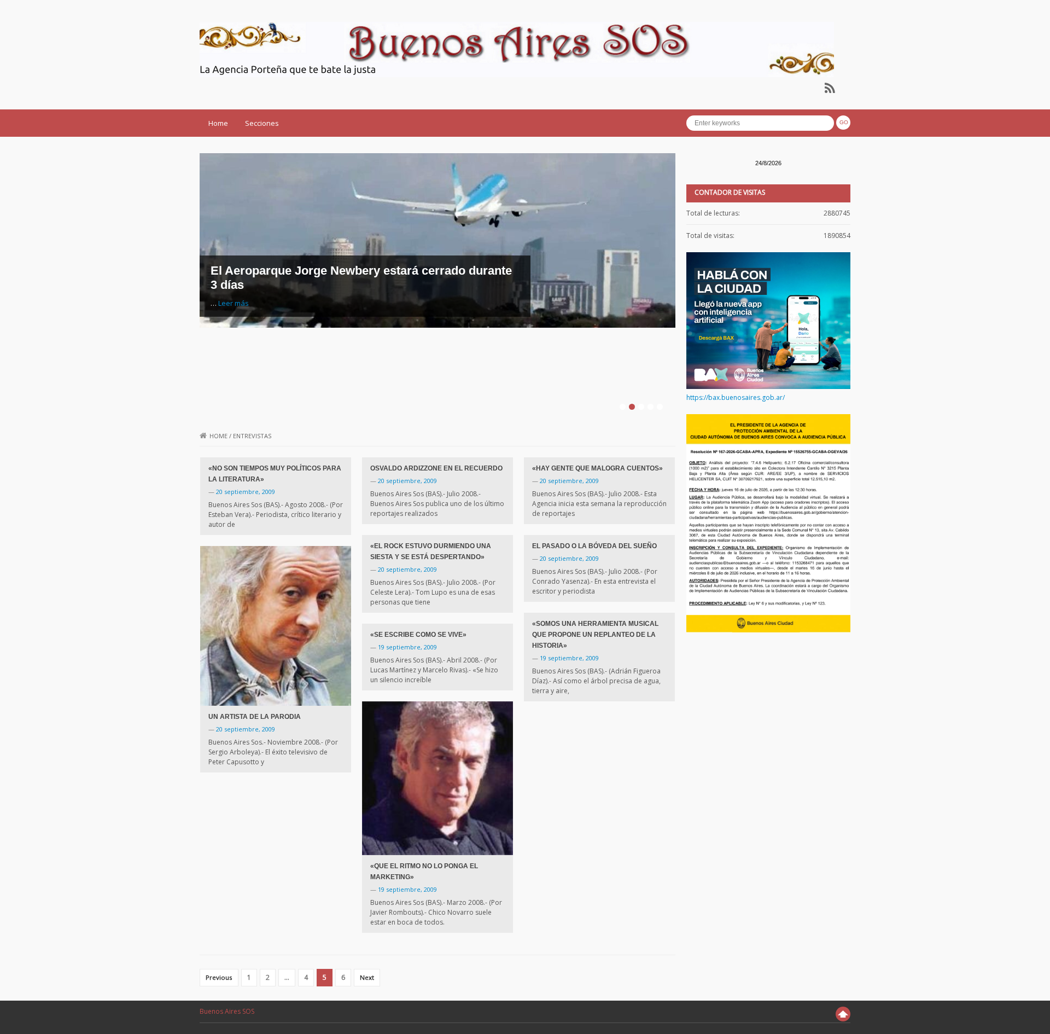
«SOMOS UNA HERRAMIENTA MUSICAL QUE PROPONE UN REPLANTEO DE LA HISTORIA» (595, 634)
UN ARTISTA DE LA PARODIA (254, 716)
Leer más (233, 303)
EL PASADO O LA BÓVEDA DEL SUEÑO (594, 546)
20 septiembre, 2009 (245, 491)
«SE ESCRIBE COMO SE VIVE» (418, 634)
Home (218, 123)
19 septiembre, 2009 (569, 658)
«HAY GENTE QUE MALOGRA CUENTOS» (597, 468)
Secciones (262, 123)
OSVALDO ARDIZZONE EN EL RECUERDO (436, 468)
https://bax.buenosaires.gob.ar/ (735, 397)
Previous (219, 977)
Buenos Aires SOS (227, 1011)
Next (367, 977)
